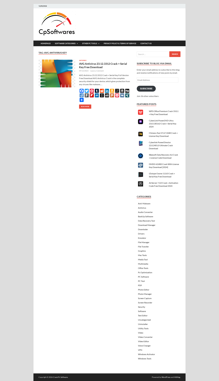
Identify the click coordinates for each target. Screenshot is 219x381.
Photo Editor (143, 289)
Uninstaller (143, 324)
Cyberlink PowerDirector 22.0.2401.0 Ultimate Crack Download (161, 145)
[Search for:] (158, 54)
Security (141, 307)
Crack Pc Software (60, 377)
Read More (84, 105)
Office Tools (143, 268)
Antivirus (82, 60)
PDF (140, 285)
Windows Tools (144, 358)
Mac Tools (142, 255)
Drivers (141, 233)
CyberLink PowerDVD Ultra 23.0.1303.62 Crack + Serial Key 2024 (162, 123)
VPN (140, 350)
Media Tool (143, 259)
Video (140, 332)
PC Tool (141, 281)
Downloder (143, 229)
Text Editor (143, 315)
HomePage (46, 43)
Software (142, 311)
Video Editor (143, 341)
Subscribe (146, 88)
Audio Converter (145, 212)
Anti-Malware (144, 203)
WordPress (166, 377)
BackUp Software (145, 216)
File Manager (143, 242)
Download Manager (146, 225)
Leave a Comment (97, 71)
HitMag (177, 377)
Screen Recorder (145, 302)
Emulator (142, 238)
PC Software (143, 276)
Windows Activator (146, 354)
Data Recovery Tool (146, 221)
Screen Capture (144, 298)
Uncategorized (144, 320)
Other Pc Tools (89, 43)
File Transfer (143, 246)
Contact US (146, 43)
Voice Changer (144, 345)
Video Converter (145, 337)
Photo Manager (145, 294)
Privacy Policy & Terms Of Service (120, 43)
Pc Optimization (145, 272)
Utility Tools (143, 328)
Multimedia (143, 264)
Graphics (142, 251)
